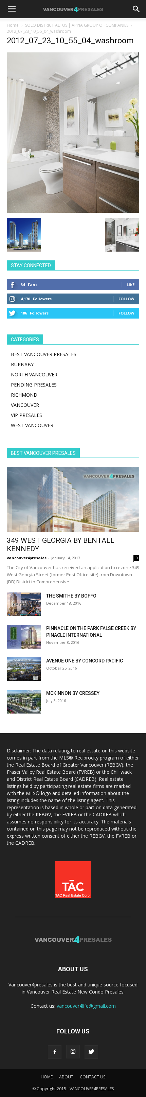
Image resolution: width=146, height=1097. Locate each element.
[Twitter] (91, 1052)
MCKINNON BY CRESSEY (72, 693)
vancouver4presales (27, 557)
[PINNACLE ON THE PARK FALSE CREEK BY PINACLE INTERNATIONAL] (24, 637)
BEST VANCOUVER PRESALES (43, 354)
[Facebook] (54, 1052)
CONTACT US (92, 1077)
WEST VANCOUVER (32, 425)
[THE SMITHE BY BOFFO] (24, 604)
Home (13, 25)
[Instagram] (73, 1051)
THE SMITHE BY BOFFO (71, 596)
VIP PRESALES (26, 415)
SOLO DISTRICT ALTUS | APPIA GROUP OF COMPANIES (76, 25)
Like (130, 284)
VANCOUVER (25, 405)
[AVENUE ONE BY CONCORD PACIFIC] (24, 669)
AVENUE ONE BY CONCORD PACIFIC (84, 660)
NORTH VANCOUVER (34, 374)
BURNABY (22, 364)
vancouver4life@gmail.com (86, 1006)
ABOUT (66, 1077)
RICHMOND (24, 395)
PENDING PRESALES (34, 384)
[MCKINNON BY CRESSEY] (24, 702)
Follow (126, 298)
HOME (47, 1077)
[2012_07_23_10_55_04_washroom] (73, 211)
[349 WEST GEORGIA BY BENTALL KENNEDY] (73, 499)
